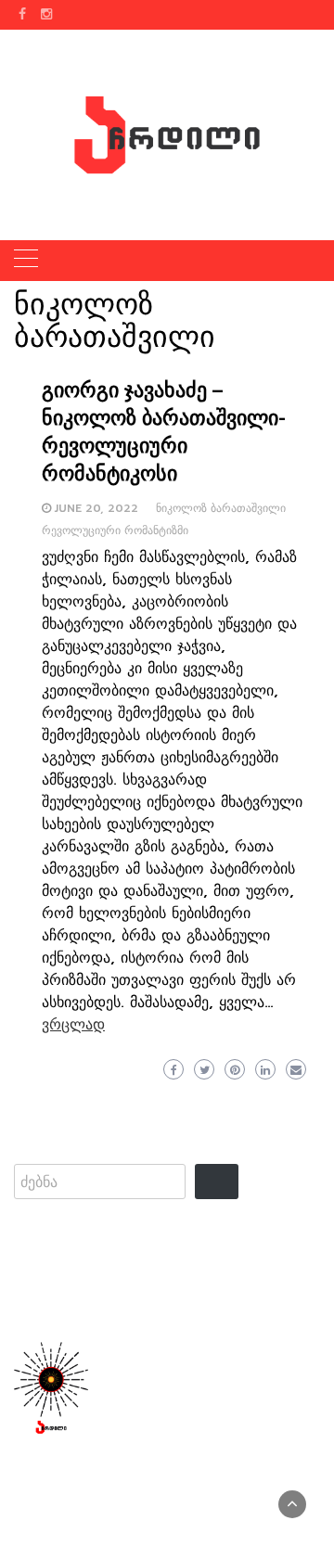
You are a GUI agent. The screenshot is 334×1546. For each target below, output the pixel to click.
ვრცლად (73, 1025)
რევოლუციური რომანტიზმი (115, 530)
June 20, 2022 (96, 508)
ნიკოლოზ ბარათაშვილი (221, 508)
